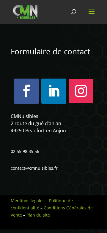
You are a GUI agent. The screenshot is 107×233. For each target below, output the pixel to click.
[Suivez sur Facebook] (26, 91)
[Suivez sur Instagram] (81, 91)
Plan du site (38, 215)
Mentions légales (28, 200)
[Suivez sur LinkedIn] (53, 91)
